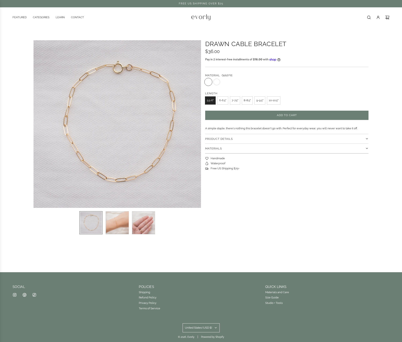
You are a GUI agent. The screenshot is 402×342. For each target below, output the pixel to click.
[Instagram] (14, 294)
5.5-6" (210, 100)
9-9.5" (259, 100)
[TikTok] (34, 294)
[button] (39, 124)
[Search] (369, 17)
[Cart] (387, 17)
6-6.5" (222, 100)
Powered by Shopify (212, 337)
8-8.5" (247, 100)
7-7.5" (235, 100)
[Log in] (378, 17)
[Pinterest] (24, 294)
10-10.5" (273, 100)
